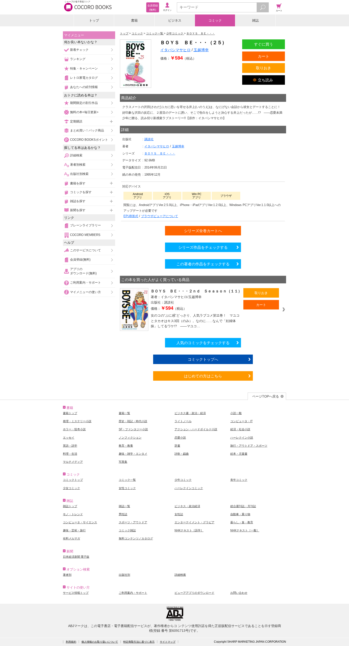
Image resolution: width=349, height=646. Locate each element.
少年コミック (183, 480)
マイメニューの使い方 (85, 292)
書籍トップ (70, 413)
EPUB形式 (130, 216)
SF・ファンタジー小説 (133, 429)
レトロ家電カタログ (84, 78)
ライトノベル (183, 421)
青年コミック (238, 480)
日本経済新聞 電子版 (76, 556)
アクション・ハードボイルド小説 (195, 429)
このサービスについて (85, 250)
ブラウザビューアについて (159, 216)
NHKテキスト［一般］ (244, 530)
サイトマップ (167, 641)
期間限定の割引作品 (84, 103)
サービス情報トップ (76, 593)
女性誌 (178, 514)
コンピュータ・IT (241, 421)
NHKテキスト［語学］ (188, 530)
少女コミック (71, 488)
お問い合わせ (238, 593)
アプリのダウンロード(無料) (83, 271)
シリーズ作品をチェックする (203, 247)
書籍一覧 (124, 413)
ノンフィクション (130, 437)
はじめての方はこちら (203, 376)
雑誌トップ (70, 506)
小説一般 (236, 413)
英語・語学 (70, 445)
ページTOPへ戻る (265, 396)
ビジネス (174, 20)
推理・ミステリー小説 (77, 421)
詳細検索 (76, 155)
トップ (94, 20)
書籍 (134, 20)
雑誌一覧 (124, 506)
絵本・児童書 (238, 453)
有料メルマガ (71, 538)
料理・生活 (70, 453)
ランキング (77, 59)
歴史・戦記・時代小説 (133, 421)
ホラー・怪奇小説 (74, 429)
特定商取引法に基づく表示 (139, 641)
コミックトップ (73, 480)
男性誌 (123, 514)
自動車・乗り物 (240, 514)
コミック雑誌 (127, 530)
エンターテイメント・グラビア (194, 522)
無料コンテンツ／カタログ (136, 538)
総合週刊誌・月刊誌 (243, 506)
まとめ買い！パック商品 (87, 130)
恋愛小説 (180, 437)
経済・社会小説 (240, 429)
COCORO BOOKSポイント (89, 139)
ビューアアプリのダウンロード (194, 593)
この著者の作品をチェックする (203, 264)
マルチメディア (73, 461)
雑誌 (255, 20)
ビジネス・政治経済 (187, 506)
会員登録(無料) (80, 259)
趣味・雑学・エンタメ (133, 453)
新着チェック (79, 49)
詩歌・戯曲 (181, 453)
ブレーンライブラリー (85, 225)
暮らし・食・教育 (241, 522)
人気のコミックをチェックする (203, 343)
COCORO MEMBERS (85, 235)
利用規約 (71, 641)
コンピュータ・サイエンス (80, 522)
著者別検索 (77, 164)
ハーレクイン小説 (241, 437)
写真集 (123, 461)
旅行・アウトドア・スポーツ (248, 445)
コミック (215, 20)
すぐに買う (263, 44)
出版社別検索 (79, 174)
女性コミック (127, 488)
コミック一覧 (127, 480)
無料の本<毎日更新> (84, 112)
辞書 (177, 445)
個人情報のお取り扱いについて (99, 641)
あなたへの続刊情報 (84, 87)
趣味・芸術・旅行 (74, 530)
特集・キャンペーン (84, 68)
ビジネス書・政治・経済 (190, 413)
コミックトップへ (203, 359)
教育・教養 (126, 445)
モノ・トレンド (73, 514)
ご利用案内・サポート (85, 282)
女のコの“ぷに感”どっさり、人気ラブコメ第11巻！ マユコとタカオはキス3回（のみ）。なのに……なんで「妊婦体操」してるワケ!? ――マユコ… (195, 321)
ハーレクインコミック (188, 488)
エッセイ (68, 437)
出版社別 (124, 574)
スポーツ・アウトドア (133, 522)
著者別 (67, 574)
